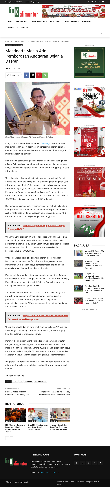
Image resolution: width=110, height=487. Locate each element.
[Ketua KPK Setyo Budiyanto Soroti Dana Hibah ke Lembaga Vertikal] (38, 415)
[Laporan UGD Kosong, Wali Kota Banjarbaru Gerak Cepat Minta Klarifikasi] (78, 253)
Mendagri (28, 381)
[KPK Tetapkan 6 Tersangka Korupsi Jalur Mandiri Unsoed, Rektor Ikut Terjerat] (15, 415)
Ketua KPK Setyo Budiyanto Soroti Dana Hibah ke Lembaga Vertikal (38, 427)
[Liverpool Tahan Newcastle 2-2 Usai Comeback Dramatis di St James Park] (78, 276)
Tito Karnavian (40, 381)
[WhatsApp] (45, 75)
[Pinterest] (39, 75)
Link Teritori (18, 45)
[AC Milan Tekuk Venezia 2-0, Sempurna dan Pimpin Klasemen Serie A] (78, 301)
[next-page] (11, 438)
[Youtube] (103, 1)
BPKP (15, 381)
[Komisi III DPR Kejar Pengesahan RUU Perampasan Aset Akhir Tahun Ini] (78, 263)
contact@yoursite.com (49, 472)
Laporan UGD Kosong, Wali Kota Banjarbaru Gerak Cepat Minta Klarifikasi (94, 253)
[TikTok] (88, 463)
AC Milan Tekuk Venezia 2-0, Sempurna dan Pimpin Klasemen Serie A (94, 301)
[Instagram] (92, 1)
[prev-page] (7, 438)
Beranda (8, 41)
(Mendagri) (46, 143)
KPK (21, 381)
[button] (101, 34)
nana (8, 68)
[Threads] (100, 463)
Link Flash (9, 421)
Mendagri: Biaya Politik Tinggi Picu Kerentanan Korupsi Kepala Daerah (58, 427)
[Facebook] (88, 1)
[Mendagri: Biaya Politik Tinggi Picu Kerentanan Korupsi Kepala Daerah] (60, 415)
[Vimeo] (99, 1)
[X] (95, 1)
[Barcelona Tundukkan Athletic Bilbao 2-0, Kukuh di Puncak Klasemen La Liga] (78, 288)
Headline (17, 41)
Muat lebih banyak (88, 310)
